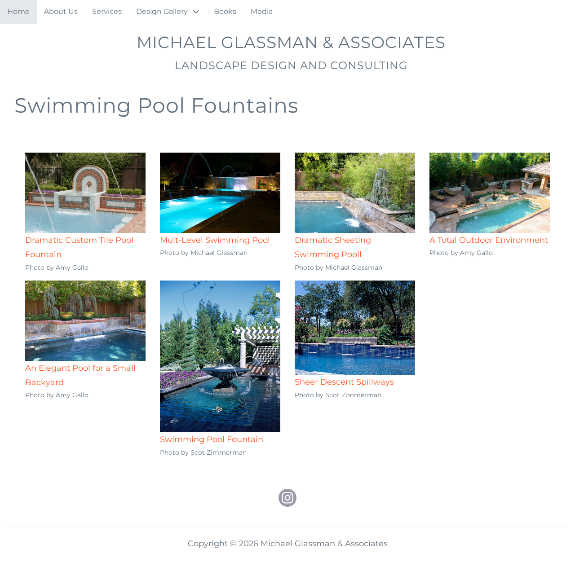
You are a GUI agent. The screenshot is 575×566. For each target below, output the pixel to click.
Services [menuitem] (107, 11)
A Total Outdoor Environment (488, 240)
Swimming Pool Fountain (211, 439)
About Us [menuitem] (61, 11)
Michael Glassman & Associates (291, 42)
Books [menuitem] (225, 11)
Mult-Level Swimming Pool (215, 240)
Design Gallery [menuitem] (162, 11)
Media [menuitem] (262, 11)
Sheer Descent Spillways (344, 382)
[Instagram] (287, 497)
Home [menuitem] (18, 11)
